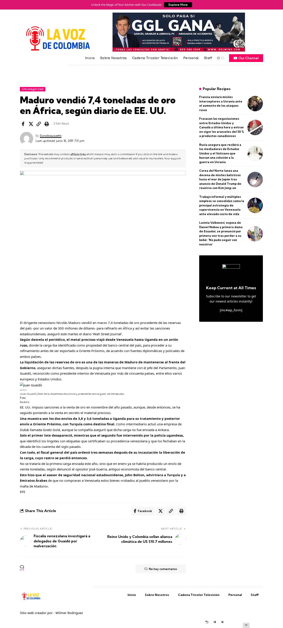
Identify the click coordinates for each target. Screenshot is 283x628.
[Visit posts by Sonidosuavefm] (26, 138)
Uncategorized (32, 89)
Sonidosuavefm (50, 135)
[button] (39, 123)
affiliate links (78, 154)
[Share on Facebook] (23, 123)
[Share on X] (31, 123)
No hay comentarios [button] (163, 569)
